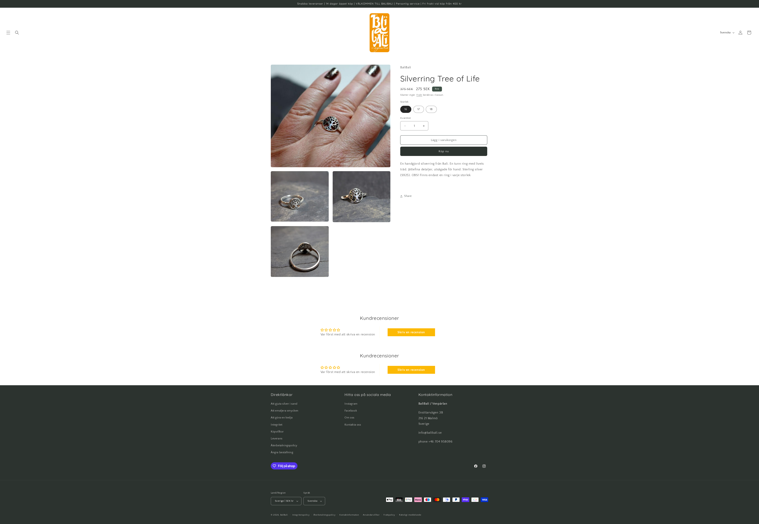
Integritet (276, 424)
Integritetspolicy (301, 515)
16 (405, 109)
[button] (8, 32)
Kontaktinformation (349, 515)
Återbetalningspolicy (284, 445)
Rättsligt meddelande (410, 515)
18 (431, 109)
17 (418, 109)
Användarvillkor (371, 515)
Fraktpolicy (389, 515)
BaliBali (284, 515)
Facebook (351, 410)
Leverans (276, 438)
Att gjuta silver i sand (284, 403)
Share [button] (408, 196)
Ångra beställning (282, 452)
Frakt (419, 95)
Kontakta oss (353, 424)
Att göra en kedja (282, 417)
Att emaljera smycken (284, 410)
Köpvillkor (277, 431)
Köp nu (444, 151)
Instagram (351, 403)
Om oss (349, 417)
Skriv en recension (411, 332)
